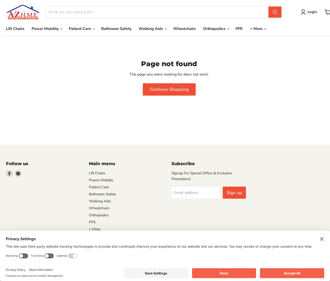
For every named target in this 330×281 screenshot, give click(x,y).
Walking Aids (151, 28)
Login (312, 11)
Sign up (234, 193)
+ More (257, 28)
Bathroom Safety (116, 28)
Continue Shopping (169, 89)
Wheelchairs (184, 28)
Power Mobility (46, 28)
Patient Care (80, 28)
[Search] (274, 12)
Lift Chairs (15, 28)
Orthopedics (214, 28)
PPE (239, 28)
